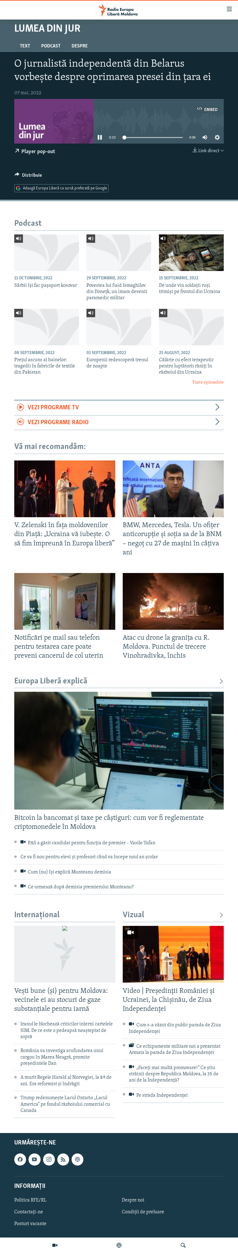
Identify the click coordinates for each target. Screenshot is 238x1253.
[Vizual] (55, 1245)
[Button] (28, 177)
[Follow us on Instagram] (49, 1160)
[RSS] (63, 1160)
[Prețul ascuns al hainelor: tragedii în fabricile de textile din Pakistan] (46, 327)
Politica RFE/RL (30, 1200)
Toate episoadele (208, 382)
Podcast (50, 46)
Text (25, 46)
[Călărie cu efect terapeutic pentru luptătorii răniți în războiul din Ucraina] (191, 327)
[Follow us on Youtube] (34, 1160)
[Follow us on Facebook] (20, 1160)
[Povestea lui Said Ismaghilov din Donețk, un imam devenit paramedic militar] (118, 252)
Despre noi (133, 1200)
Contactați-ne (28, 1212)
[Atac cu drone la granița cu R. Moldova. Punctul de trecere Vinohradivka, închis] (173, 601)
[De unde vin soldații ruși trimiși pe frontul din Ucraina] (191, 252)
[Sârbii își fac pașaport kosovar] (46, 252)
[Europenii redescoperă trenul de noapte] (118, 327)
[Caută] (183, 1245)
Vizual (133, 915)
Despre (80, 46)
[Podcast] (119, 1245)
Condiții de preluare (143, 1212)
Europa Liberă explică (50, 681)
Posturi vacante (30, 1223)
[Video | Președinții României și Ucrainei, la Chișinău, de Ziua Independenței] (173, 954)
